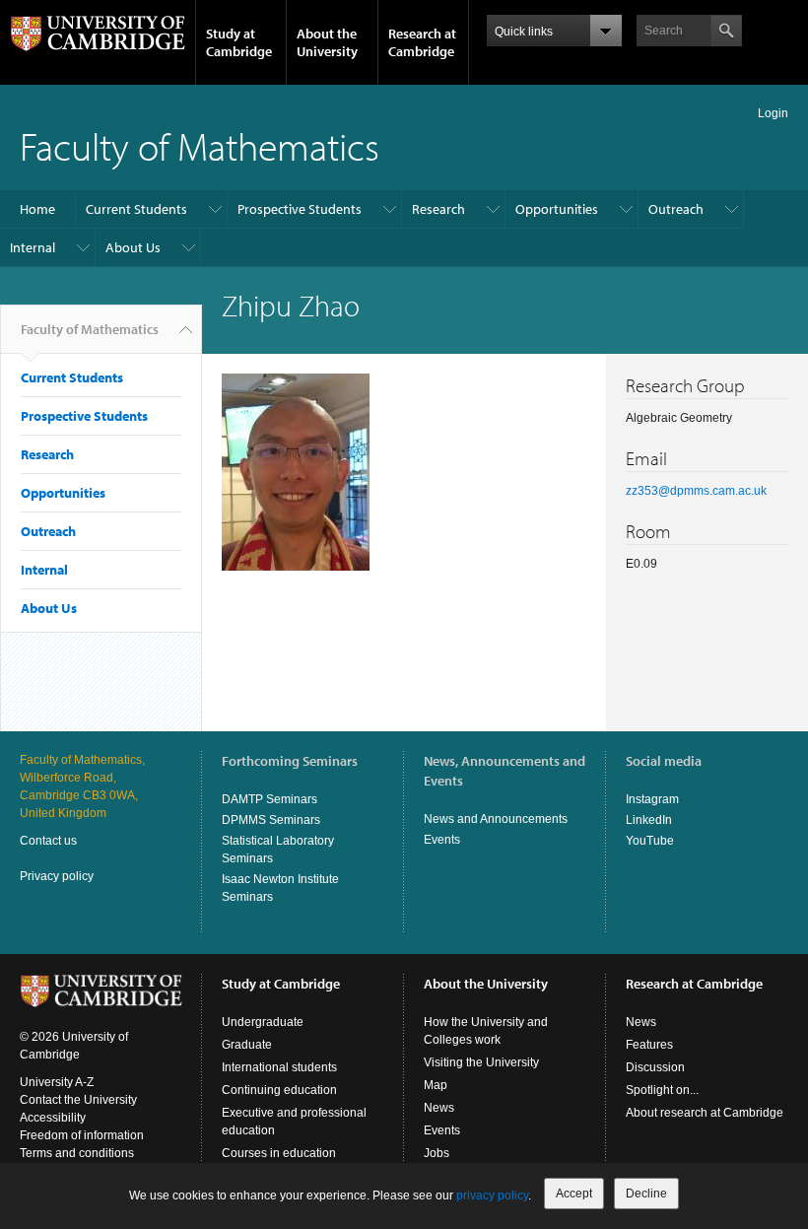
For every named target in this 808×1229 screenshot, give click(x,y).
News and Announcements (496, 819)
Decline (646, 1193)
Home (37, 209)
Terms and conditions (77, 1153)
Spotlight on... (662, 1090)
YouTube (650, 841)
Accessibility (53, 1118)
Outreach (676, 209)
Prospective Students (299, 209)
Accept (574, 1193)
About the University (327, 42)
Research (438, 209)
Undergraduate (262, 1022)
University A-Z (57, 1082)
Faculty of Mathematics (199, 145)
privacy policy (492, 1195)
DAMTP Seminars (269, 799)
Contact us (48, 841)
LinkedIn (649, 820)
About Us (133, 247)
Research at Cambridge (422, 42)
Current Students (136, 209)
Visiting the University (481, 1062)
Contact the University (78, 1100)
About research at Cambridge (704, 1113)
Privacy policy (57, 876)
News (439, 1108)
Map (435, 1085)
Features (649, 1045)
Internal (32, 247)
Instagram (652, 799)
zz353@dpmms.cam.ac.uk (696, 491)
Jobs (436, 1153)
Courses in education (279, 1153)
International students (279, 1067)
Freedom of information (82, 1135)
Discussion (655, 1067)
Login (773, 113)
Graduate (247, 1045)
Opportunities (556, 209)
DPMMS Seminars (271, 820)
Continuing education (279, 1090)
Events (442, 840)
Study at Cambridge (239, 42)
